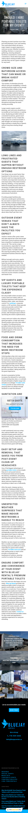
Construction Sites (9, 779)
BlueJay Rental (11, 583)
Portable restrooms (14, 549)
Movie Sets (6, 775)
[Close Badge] (22, 808)
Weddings (5, 771)
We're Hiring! (14, 732)
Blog (14, 12)
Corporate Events (9, 777)
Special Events (8, 773)
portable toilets (11, 470)
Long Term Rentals (9, 781)
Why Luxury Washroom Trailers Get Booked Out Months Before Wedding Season (13, 796)
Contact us (19, 611)
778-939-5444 (15, 736)
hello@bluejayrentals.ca (14, 739)
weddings (12, 303)
